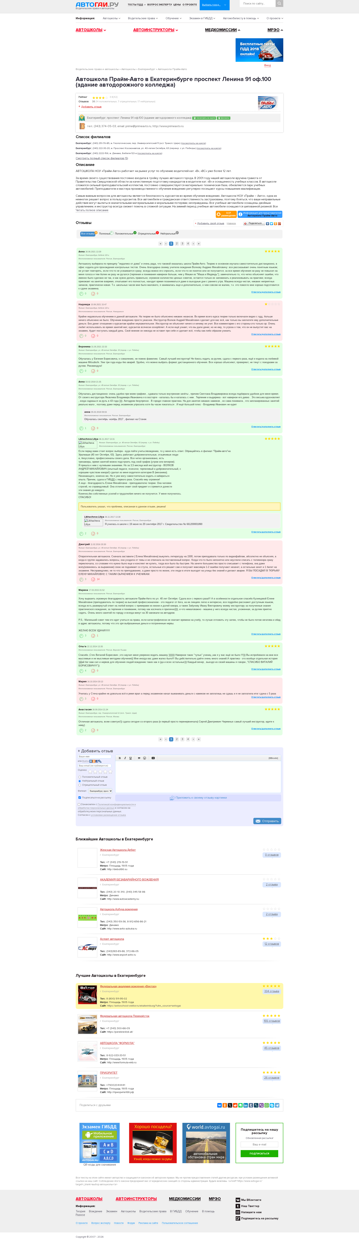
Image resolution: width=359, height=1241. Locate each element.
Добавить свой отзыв (210, 223)
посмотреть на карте (205, 118)
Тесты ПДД (135, 4)
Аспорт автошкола (112, 938)
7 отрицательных (127, 101)
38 (93, 101)
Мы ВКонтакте (251, 1200)
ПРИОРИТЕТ (108, 1072)
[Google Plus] (279, 223)
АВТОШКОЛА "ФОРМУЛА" (117, 1043)
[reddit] (235, 1105)
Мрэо (215, 1199)
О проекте (189, 4)
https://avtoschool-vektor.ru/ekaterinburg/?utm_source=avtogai (144, 1005)
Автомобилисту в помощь (239, 18)
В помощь (208, 1211)
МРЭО (274, 30)
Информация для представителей (262, 214)
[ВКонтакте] (268, 223)
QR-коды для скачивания (99, 1164)
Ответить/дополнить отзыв (265, 292)
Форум (131, 1223)
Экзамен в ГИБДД (200, 18)
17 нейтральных (146, 101)
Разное (80, 1215)
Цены (177, 4)
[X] (230, 1105)
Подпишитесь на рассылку (259, 1218)
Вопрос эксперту (159, 4)
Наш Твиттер (250, 1206)
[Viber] (261, 1105)
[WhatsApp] (266, 1105)
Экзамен (111, 1211)
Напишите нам (251, 1212)
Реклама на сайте (148, 1223)
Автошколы (110, 18)
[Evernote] (240, 1105)
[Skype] (272, 1105)
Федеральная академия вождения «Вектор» (128, 986)
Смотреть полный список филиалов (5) (102, 158)
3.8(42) (113, 97)
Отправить (270, 821)
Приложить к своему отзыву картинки (201, 798)
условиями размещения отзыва (108, 815)
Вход (267, 65)
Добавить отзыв (91, 106)
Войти (85, 761)
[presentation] (87, 234)
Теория (80, 1211)
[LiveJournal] (256, 1105)
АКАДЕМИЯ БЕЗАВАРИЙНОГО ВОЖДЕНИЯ (129, 879)
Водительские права (141, 18)
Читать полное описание (92, 210)
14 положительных (106, 101)
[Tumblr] (251, 1105)
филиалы (224, 118)
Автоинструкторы (153, 30)
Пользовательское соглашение (180, 1223)
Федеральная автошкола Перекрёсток (124, 1016)
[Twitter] (272, 223)
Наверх (231, 223)
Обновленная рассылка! (259, 1138)
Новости (119, 1223)
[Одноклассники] (275, 223)
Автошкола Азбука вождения (119, 909)
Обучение (172, 18)
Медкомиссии (221, 30)
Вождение (95, 1211)
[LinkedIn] (245, 1105)
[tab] (87, 234)
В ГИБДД (176, 1211)
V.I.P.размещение (228, 214)
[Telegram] (277, 1105)
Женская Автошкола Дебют (118, 849)
